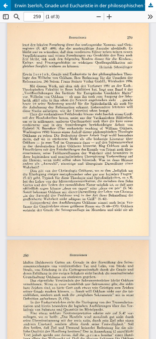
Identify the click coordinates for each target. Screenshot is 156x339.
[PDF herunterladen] (150, 5)
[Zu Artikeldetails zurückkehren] (5, 5)
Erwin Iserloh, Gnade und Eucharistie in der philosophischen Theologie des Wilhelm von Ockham (85, 5)
